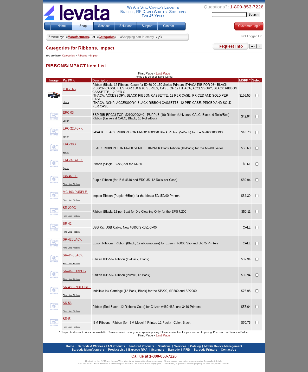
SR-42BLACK (72, 239)
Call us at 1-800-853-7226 (154, 356)
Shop (83, 26)
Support (147, 26)
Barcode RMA (138, 349)
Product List (116, 349)
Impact (94, 55)
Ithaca (66, 102)
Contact (168, 26)
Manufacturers (78, 37)
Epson (66, 121)
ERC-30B (69, 144)
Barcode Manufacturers (88, 349)
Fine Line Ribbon (71, 184)
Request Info (230, 46)
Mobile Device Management (223, 346)
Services (104, 26)
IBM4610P (70, 176)
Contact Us (228, 349)
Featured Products (141, 346)
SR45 (67, 319)
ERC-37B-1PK (73, 160)
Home (62, 26)
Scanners (157, 349)
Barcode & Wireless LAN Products (101, 346)
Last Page (163, 73)
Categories (107, 37)
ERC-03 (68, 112)
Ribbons (82, 55)
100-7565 (69, 89)
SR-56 (67, 303)
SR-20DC (69, 208)
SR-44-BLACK (73, 255)
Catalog (195, 346)
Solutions (125, 26)
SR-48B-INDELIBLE (77, 287)
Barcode (174, 349)
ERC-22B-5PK (73, 128)
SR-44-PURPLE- (74, 271)
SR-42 (67, 223)
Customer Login (249, 26)
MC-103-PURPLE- (75, 192)
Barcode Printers (205, 349)
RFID (186, 349)
